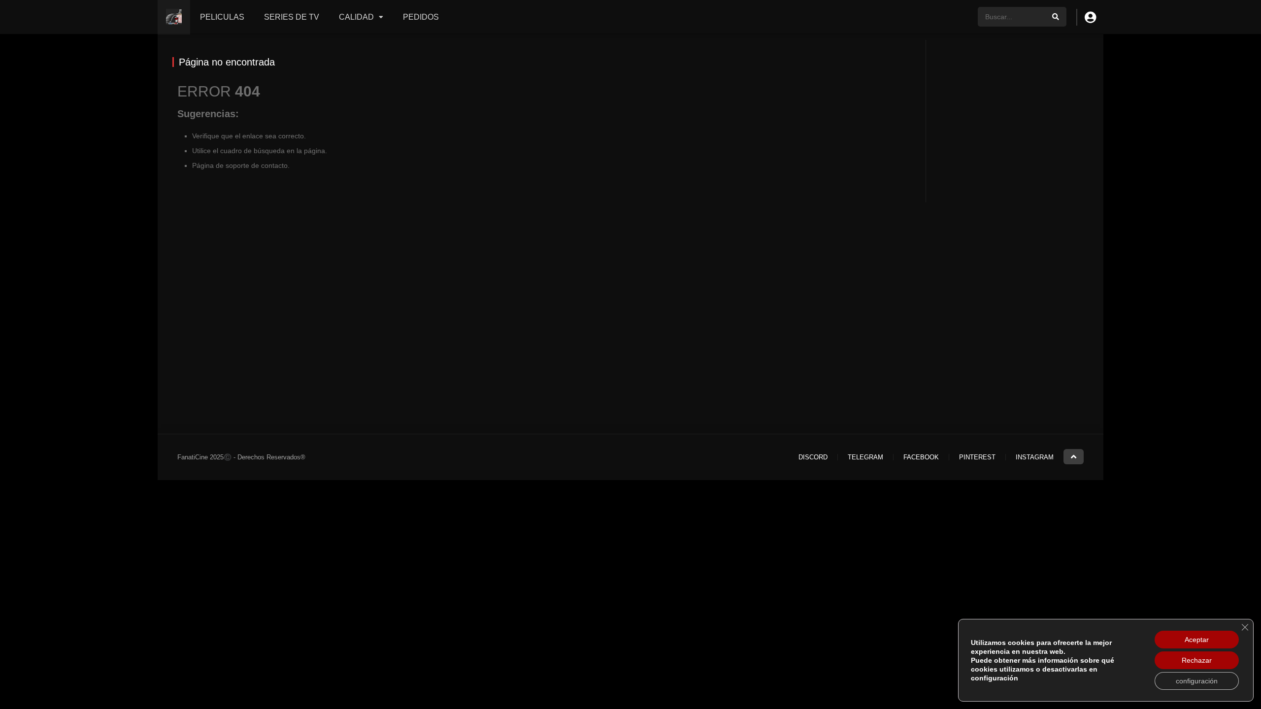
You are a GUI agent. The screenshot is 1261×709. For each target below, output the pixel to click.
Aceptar (1197, 640)
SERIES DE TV (291, 17)
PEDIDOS (421, 17)
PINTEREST (977, 457)
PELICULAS (222, 17)
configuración (1197, 681)
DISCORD (813, 457)
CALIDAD (356, 17)
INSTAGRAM (1035, 457)
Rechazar (1197, 660)
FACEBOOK (921, 457)
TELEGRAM (865, 457)
